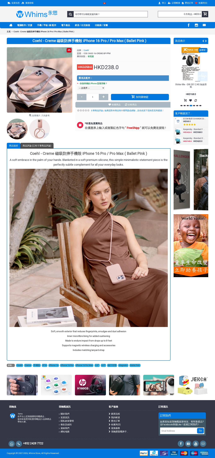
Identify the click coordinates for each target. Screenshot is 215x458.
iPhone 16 (53, 365)
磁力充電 (112, 365)
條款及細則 (66, 424)
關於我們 (65, 414)
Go (200, 430)
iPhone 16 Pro (67, 365)
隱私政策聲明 (67, 421)
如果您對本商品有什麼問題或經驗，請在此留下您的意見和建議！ (134, 110)
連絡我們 (65, 428)
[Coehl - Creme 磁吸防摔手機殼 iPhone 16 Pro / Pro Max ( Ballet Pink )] (39, 80)
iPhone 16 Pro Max (84, 365)
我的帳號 (115, 417)
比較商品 (132, 104)
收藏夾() (116, 424)
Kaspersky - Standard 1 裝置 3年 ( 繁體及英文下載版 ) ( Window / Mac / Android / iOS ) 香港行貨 (194, 129)
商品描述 (13, 145)
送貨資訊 (65, 417)
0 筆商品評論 (97, 110)
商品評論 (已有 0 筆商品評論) (37, 145)
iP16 (44, 365)
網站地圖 (65, 431)
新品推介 (180, 40)
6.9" (103, 365)
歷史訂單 (115, 421)
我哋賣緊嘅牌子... (119, 431)
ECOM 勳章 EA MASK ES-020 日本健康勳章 (194, 119)
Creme (28, 365)
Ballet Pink (135, 365)
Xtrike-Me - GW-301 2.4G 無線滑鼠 (191, 85)
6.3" (97, 365)
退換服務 (115, 428)
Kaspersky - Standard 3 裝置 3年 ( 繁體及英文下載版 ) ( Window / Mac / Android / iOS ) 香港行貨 (194, 138)
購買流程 (115, 414)
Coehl (86, 50)
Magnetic (123, 365)
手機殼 (37, 365)
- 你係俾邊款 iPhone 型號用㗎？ (93, 83)
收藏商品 (116, 104)
